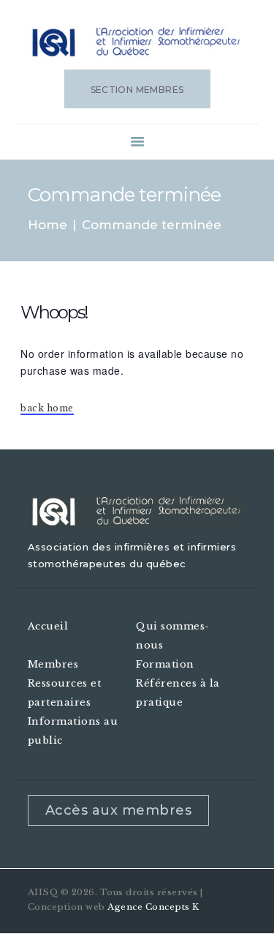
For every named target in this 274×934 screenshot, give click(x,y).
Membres (53, 664)
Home (47, 225)
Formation (165, 664)
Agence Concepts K (153, 907)
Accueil (48, 626)
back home (47, 408)
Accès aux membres (118, 810)
